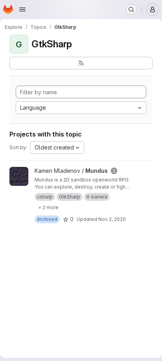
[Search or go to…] (131, 9)
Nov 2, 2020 (112, 219)
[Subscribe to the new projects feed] (81, 63)
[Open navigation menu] (22, 9)
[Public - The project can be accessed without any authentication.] (114, 171)
